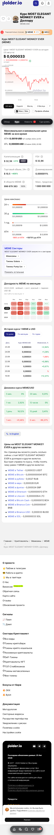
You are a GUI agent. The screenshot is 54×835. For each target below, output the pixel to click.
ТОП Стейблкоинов (15, 666)
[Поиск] (36, 3)
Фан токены (11, 675)
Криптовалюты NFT (15, 662)
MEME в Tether (15, 470)
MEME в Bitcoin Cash (18, 500)
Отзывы (7, 600)
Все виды (10, 639)
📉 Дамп (7, 624)
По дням (9, 334)
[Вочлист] (32, 829)
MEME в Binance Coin (19, 504)
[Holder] (15, 746)
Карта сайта (9, 596)
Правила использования (18, 788)
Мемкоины (36, 541)
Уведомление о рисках (14, 723)
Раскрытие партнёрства (15, 718)
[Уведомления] (42, 3)
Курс (17, 122)
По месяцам (23, 334)
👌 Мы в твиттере (12, 577)
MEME (47, 541)
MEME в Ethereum (17, 491)
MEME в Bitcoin (16, 474)
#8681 (23, 161)
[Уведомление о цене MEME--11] (8, 18)
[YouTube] (34, 746)
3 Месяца (41, 106)
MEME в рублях (16, 479)
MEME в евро (15, 483)
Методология (10, 709)
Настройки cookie (12, 732)
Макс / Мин (23, 111)
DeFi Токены (11, 657)
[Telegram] (39, 746)
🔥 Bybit (7, 695)
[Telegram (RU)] (44, 746)
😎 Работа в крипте (13, 573)
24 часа (9, 106)
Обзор (7, 122)
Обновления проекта (14, 605)
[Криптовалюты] (20, 829)
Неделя (19, 106)
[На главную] (14, 829)
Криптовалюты (21, 541)
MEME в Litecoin (16, 496)
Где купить (44, 122)
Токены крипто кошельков (18, 648)
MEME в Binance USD (19, 512)
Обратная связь (11, 591)
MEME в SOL (14, 516)
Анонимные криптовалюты (19, 652)
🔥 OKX (6, 690)
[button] (26, 829)
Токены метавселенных (17, 671)
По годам (36, 334)
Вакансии (8, 586)
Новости (28, 122)
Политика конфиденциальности (21, 785)
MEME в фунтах (16, 487)
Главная (7, 541)
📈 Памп (7, 619)
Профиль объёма (42, 111)
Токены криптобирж (15, 643)
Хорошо (27, 820)
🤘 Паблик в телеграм (14, 568)
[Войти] (48, 3)
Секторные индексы (13, 714)
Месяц (30, 106)
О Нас (6, 582)
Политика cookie (11, 727)
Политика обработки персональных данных (26, 790)
